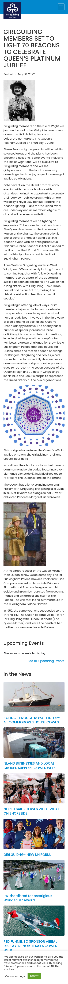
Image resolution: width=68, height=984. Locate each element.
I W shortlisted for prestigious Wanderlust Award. (27, 898)
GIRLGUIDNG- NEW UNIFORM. (27, 854)
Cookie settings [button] (15, 976)
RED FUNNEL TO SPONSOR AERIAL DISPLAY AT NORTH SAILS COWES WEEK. (30, 946)
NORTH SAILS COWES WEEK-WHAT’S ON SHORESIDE (32, 811)
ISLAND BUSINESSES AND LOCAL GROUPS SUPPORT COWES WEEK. (29, 765)
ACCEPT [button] (34, 976)
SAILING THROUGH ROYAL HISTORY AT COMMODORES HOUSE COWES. (31, 720)
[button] (61, 6)
